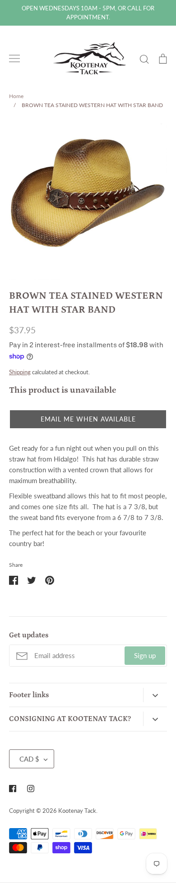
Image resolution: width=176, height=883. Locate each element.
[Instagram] (31, 789)
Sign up (145, 655)
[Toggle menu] (14, 58)
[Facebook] (13, 789)
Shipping (20, 372)
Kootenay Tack (77, 810)
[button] (88, 419)
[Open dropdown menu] (155, 695)
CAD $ (29, 759)
